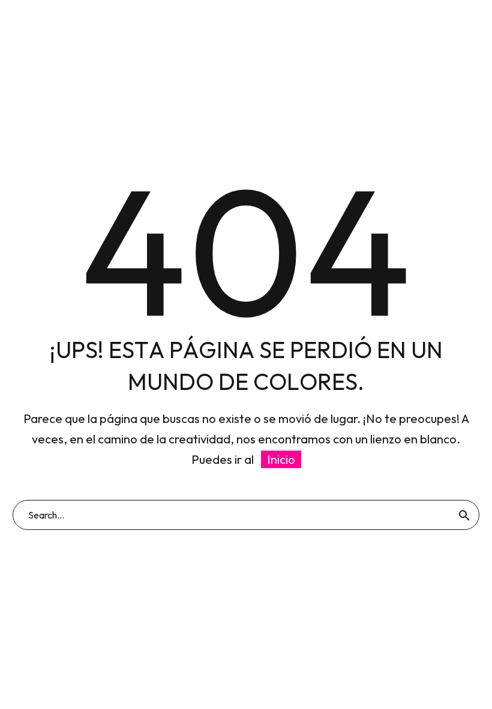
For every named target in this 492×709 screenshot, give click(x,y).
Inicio (281, 459)
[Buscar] (464, 515)
